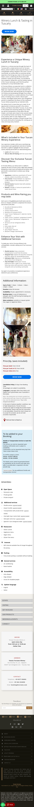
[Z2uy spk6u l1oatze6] (16, 727)
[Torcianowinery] (22, 724)
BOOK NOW (9, 31)
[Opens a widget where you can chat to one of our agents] (10, 805)
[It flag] (18, 9)
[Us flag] (21, 9)
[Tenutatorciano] (18, 724)
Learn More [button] (3, 801)
